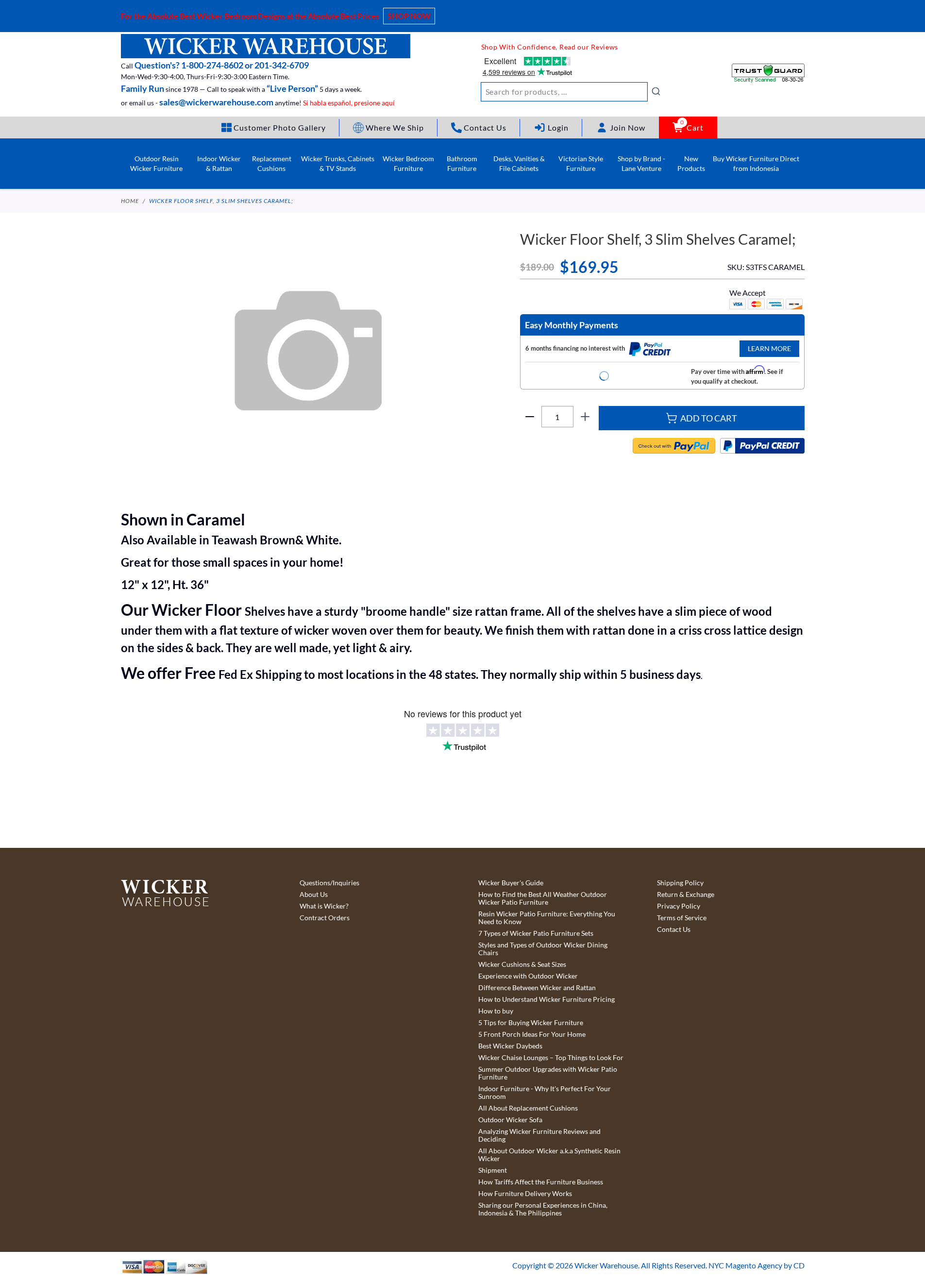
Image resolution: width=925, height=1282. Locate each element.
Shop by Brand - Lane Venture (641, 163)
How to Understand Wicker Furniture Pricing (546, 999)
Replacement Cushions (271, 163)
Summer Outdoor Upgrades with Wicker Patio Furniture (547, 1073)
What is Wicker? (324, 906)
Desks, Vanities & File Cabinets (519, 163)
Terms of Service (681, 918)
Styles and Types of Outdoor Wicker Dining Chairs (542, 949)
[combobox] (571, 92)
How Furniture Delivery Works (525, 1194)
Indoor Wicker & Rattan (219, 163)
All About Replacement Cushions (528, 1108)
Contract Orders (325, 918)
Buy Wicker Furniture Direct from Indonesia (756, 163)
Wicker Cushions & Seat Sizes (522, 964)
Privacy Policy (678, 906)
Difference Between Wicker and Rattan (537, 988)
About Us (314, 894)
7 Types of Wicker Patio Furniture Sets (535, 933)
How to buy (495, 1011)
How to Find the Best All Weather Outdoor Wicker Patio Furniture (542, 898)
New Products (691, 163)
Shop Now (409, 15)
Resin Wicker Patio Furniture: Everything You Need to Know (546, 918)
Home (130, 200)
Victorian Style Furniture (580, 163)
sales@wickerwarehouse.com (216, 102)
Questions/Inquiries (329, 883)
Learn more (769, 348)
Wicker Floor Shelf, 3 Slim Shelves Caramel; (221, 200)
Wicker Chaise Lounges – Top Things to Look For (550, 1058)
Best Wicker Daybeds (510, 1046)
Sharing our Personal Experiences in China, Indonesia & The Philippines (542, 1209)
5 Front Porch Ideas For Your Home (532, 1034)
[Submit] (656, 91)
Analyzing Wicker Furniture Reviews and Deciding (539, 1135)
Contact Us (673, 929)
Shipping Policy (680, 883)
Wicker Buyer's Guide (510, 883)
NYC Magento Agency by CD (756, 1265)
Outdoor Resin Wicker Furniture (156, 163)
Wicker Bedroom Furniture (408, 163)
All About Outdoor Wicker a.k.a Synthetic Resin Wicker (549, 1155)
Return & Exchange (685, 894)
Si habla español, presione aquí (349, 103)
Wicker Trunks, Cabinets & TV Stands (337, 163)
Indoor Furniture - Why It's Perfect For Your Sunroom (544, 1092)
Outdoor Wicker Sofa (510, 1120)
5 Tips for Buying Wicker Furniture (530, 1023)
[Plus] (585, 416)
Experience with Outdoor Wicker (528, 976)
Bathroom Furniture (462, 163)
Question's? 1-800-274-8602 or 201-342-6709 (222, 65)
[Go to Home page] (265, 46)
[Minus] (530, 416)
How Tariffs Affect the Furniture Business (540, 1182)
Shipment (492, 1170)
